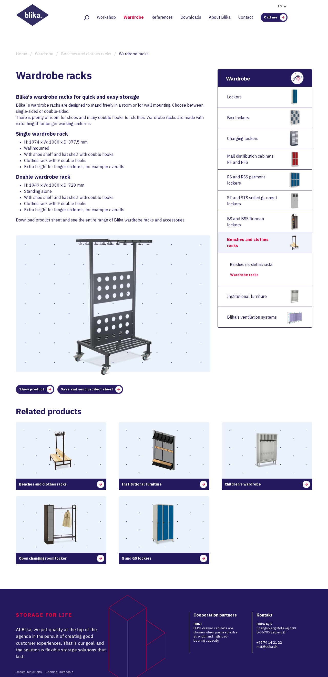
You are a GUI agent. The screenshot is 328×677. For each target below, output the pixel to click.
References (162, 17)
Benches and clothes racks (86, 53)
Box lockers (238, 117)
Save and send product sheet (87, 389)
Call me (271, 17)
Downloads (190, 17)
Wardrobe (134, 17)
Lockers (234, 96)
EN (280, 6)
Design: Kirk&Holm (29, 672)
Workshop (106, 17)
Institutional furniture (247, 296)
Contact (245, 17)
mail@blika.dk (267, 646)
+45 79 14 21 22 (269, 642)
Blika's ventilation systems (252, 317)
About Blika (220, 17)
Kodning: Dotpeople (59, 672)
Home (21, 53)
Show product (31, 389)
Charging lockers (242, 138)
